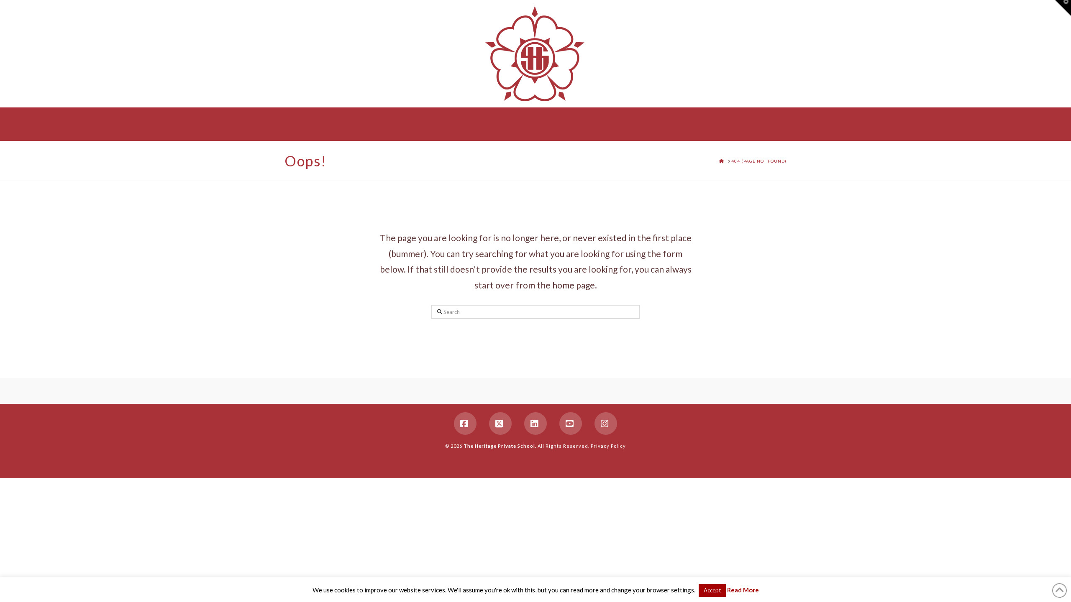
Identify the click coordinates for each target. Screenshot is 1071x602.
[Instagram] (605, 423)
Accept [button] (712, 590)
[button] (1063, 8)
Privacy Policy (608, 446)
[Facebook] (465, 423)
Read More (743, 590)
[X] (500, 423)
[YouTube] (570, 423)
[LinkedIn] (535, 423)
